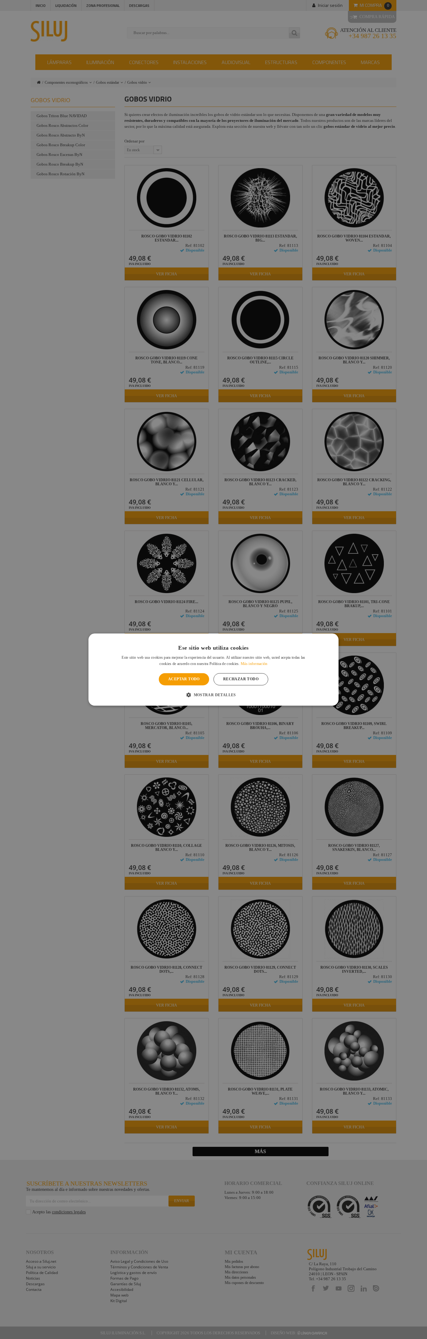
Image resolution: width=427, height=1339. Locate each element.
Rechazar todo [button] (241, 679)
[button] (213, 695)
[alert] (213, 669)
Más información (254, 664)
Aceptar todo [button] (184, 679)
